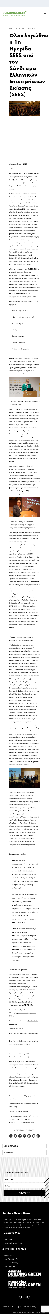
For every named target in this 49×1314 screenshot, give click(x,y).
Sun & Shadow (9, 1266)
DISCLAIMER (42, 1312)
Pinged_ (33, 1307)
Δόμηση (23, 28)
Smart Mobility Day (11, 1259)
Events (31, 28)
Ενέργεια (13, 28)
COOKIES (32, 1312)
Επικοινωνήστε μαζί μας (13, 1243)
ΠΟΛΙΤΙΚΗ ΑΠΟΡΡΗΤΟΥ (18, 1312)
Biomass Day (8, 1255)
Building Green (9, 1239)
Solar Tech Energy (10, 1263)
